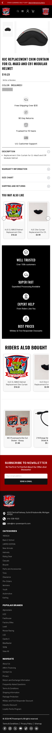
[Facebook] (5, 728)
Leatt (5, 627)
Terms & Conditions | (11, 724)
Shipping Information (11, 693)
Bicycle (5, 565)
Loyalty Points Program (12, 709)
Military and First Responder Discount (18, 701)
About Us (6, 664)
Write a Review (9, 80)
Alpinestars (7, 610)
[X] (15, 728)
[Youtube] (21, 728)
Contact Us (7, 672)
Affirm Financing (9, 668)
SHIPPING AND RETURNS (13, 186)
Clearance (7, 577)
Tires (5, 573)
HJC (4, 614)
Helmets (6, 552)
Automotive (7, 594)
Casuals (6, 561)
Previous (4, 3)
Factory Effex (8, 623)
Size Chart (8, 177)
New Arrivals (8, 548)
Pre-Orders (7, 581)
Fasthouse (7, 618)
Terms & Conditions (11, 688)
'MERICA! (6, 536)
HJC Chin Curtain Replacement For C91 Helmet (38, 231)
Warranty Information (14, 169)
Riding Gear (7, 556)
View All (6, 651)
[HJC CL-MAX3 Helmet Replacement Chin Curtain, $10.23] (14, 214)
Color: (12, 85)
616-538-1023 (13, 519)
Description (8, 151)
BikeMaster (7, 643)
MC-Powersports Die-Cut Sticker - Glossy (17, 439)
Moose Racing (8, 631)
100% (5, 647)
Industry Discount (10, 705)
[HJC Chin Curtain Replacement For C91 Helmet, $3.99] (38, 214)
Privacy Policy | (27, 724)
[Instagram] (10, 728)
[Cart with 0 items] (33, 12)
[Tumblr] (26, 728)
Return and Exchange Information (16, 680)
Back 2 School (8, 540)
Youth (5, 590)
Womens (6, 585)
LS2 (4, 635)
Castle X (6, 639)
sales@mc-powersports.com (19, 524)
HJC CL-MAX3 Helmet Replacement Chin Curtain (14, 231)
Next (48, 3)
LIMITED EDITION (9, 544)
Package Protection (10, 697)
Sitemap (38, 724)
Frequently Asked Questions (14, 684)
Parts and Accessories (12, 569)
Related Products (26, 195)
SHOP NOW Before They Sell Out (33, 3)
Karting (5, 598)
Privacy (6, 676)
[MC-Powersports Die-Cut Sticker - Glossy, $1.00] (17, 423)
